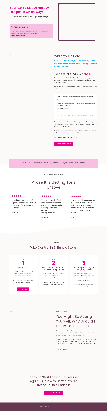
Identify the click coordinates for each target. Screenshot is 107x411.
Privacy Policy (64, 406)
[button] (76, 350)
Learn (62, 350)
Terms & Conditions (54, 406)
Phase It (86, 73)
